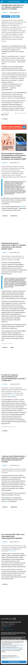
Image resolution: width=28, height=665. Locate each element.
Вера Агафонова (22, 113)
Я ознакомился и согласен (14, 661)
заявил (22, 206)
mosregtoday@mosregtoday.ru (8, 629)
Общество (4, 12)
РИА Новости (12, 395)
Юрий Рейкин (8, 343)
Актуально (4, 384)
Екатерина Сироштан (10, 426)
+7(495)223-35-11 (6, 627)
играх (6, 501)
